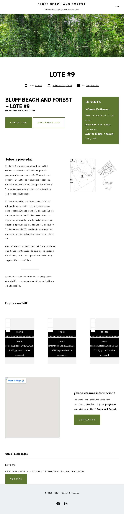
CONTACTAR (18, 122)
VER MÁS (16, 479)
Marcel (38, 85)
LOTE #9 (10, 465)
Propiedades (92, 85)
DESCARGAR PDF (49, 122)
